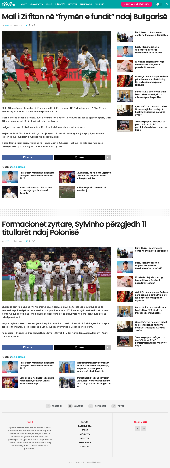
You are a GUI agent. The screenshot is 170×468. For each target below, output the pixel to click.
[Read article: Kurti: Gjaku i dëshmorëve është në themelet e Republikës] (125, 36)
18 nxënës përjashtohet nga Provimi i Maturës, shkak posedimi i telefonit (149, 64)
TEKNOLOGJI (86, 4)
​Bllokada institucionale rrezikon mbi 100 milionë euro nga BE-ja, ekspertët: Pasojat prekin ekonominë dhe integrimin (93, 367)
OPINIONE (99, 4)
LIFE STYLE (72, 4)
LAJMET (23, 4)
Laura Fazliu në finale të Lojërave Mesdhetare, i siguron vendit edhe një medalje (94, 175)
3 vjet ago (18, 25)
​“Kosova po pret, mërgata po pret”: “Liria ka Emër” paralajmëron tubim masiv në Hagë (151, 125)
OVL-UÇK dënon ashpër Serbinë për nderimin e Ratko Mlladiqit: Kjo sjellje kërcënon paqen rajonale (151, 80)
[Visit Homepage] (8, 4)
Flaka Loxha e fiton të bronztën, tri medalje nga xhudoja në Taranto (36, 190)
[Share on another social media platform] (108, 157)
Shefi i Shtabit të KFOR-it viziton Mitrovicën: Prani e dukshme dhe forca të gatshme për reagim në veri (93, 382)
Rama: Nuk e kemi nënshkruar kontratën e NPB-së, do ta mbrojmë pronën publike (150, 94)
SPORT (49, 4)
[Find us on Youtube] (143, 428)
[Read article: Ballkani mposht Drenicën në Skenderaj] (67, 192)
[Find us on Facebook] (137, 428)
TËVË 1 (82, 462)
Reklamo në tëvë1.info (138, 4)
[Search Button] (167, 4)
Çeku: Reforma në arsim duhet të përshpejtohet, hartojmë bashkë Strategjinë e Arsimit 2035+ (151, 110)
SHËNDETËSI (60, 4)
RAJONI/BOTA (36, 4)
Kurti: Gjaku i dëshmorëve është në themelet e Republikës (151, 33)
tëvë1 (7, 25)
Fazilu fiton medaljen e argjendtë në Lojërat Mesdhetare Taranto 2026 (37, 175)
